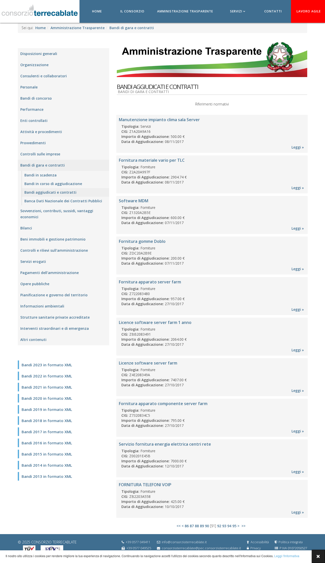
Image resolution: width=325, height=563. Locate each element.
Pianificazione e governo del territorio (54, 295)
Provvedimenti (33, 142)
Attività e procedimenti (41, 131)
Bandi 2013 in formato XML (47, 476)
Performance (31, 109)
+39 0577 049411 (138, 542)
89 (202, 525)
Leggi (296, 147)
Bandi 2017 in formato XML (47, 431)
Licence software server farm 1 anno (155, 322)
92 (219, 525)
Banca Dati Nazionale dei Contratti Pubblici (63, 200)
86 (187, 525)
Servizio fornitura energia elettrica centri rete (165, 444)
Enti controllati (33, 120)
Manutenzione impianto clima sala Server (159, 119)
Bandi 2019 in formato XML (47, 409)
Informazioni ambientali (42, 306)
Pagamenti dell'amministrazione (49, 272)
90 (207, 525)
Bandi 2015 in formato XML (47, 454)
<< (178, 525)
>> (244, 525)
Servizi (236, 11)
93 (224, 525)
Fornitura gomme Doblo (142, 241)
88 (197, 525)
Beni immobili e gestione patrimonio (53, 239)
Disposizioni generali (38, 53)
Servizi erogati (33, 261)
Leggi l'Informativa (286, 556)
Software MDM (133, 201)
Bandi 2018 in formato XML (47, 420)
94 (229, 525)
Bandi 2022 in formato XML (47, 375)
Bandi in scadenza (40, 175)
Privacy (255, 548)
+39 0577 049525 (138, 548)
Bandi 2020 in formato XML (47, 398)
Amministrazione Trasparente (185, 11)
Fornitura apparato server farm (150, 282)
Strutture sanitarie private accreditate (55, 317)
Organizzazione (34, 64)
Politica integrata (291, 542)
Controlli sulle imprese (40, 154)
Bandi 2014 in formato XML (47, 465)
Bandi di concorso (36, 98)
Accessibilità (260, 542)
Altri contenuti (33, 339)
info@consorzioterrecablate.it (184, 542)
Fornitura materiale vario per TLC (152, 160)
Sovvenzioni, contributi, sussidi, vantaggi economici (56, 213)
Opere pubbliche (34, 283)
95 (234, 525)
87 (192, 525)
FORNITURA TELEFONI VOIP (145, 484)
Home (97, 11)
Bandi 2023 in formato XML (47, 364)
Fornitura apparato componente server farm (163, 403)
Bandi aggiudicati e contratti (50, 192)
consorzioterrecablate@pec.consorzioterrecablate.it (201, 548)
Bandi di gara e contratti (131, 27)
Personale (29, 87)
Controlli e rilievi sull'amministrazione (54, 250)
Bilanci (26, 228)
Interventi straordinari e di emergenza (54, 328)
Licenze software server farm (148, 363)
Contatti (273, 11)
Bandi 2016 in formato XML (47, 442)
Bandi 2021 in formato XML (47, 387)
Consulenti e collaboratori (43, 76)
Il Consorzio (132, 11)
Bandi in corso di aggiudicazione (53, 183)
